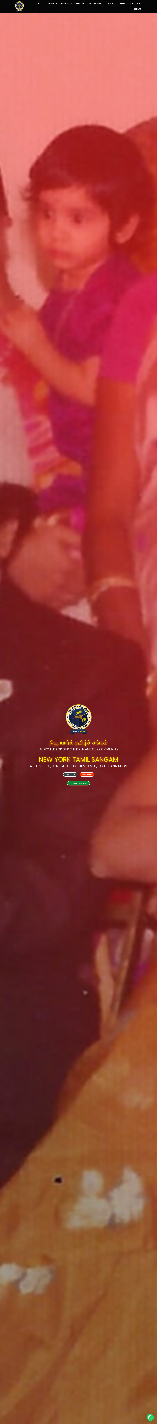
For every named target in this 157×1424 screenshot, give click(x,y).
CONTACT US (135, 4)
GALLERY (123, 4)
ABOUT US (40, 4)
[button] (78, 783)
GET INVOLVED (95, 4)
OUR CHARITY (66, 4)
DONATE (137, 9)
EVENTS (110, 4)
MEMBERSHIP (80, 4)
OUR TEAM (52, 4)
